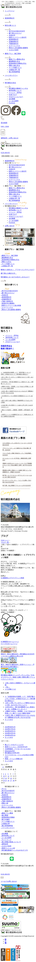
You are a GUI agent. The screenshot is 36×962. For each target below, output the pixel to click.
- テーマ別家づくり (7, 264)
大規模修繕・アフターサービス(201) (18, 749)
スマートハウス (14, 46)
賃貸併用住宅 (13, 39)
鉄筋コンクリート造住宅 (17, 37)
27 (11, 780)
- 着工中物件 (5, 819)
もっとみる (9, 719)
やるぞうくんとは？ (16, 97)
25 (6, 780)
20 (11, 778)
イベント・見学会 (15, 92)
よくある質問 (13, 101)
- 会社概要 (4, 833)
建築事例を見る (14, 61)
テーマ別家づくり (15, 67)
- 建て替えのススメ (7, 293)
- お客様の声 (5, 823)
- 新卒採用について (11, 337)
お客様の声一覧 (14, 70)
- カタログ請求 (6, 846)
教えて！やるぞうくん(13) (14, 745)
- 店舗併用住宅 (6, 299)
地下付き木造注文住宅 (17, 31)
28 (13, 780)
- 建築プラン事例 (7, 813)
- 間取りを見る (6, 262)
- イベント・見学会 (11, 335)
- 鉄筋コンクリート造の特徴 (11, 305)
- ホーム (3, 788)
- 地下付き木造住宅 (7, 791)
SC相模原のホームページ (10, 641)
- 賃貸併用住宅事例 (7, 817)
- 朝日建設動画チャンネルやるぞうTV (14, 850)
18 (6, 778)
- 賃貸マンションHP (8, 848)
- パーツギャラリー (7, 828)
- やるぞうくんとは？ (12, 342)
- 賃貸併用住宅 (6, 297)
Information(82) (10, 751)
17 (4, 778)
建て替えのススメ (15, 33)
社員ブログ (13, 94)
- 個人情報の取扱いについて (11, 842)
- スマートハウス (7, 307)
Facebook (12, 103)
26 (8, 780)
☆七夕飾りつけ (10, 689)
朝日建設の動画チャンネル (18, 88)
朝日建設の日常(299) (12, 753)
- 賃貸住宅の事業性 (7, 303)
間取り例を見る (14, 65)
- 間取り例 (4, 803)
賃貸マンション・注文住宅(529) (16, 747)
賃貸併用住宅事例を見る (17, 63)
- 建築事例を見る (7, 257)
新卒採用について (15, 90)
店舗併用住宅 (13, 41)
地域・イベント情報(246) (14, 759)
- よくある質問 (10, 339)
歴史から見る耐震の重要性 (18, 48)
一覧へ (7, 687)
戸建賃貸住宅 (13, 43)
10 (4, 776)
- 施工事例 (4, 815)
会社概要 (12, 99)
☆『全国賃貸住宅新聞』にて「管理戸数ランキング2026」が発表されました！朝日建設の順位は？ (20, 699)
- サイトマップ (6, 840)
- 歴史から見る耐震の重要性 (11, 309)
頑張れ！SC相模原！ (8, 550)
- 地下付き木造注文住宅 (9, 291)
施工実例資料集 (14, 72)
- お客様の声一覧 (7, 266)
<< (3, 767)
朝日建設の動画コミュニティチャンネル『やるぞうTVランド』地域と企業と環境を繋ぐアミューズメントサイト (18, 677)
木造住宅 (12, 35)
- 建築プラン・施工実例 (9, 255)
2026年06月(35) (10, 731)
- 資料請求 (4, 844)
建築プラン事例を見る (17, 59)
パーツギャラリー (11, 204)
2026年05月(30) (10, 733)
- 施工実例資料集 (7, 826)
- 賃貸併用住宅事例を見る (10, 260)
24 (4, 780)
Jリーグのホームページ (9, 644)
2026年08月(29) (10, 727)
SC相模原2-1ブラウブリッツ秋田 (12, 578)
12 (8, 776)
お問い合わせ (9, 226)
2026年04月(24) (10, 735)
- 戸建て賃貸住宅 (7, 301)
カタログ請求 (13, 50)
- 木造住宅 (4, 295)
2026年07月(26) (10, 729)
